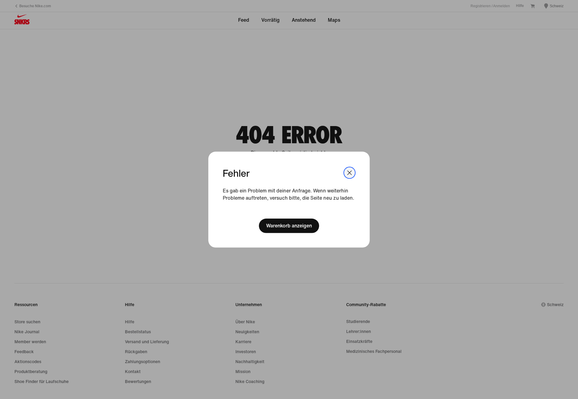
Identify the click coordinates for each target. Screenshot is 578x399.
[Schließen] (349, 172)
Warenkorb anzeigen (289, 225)
